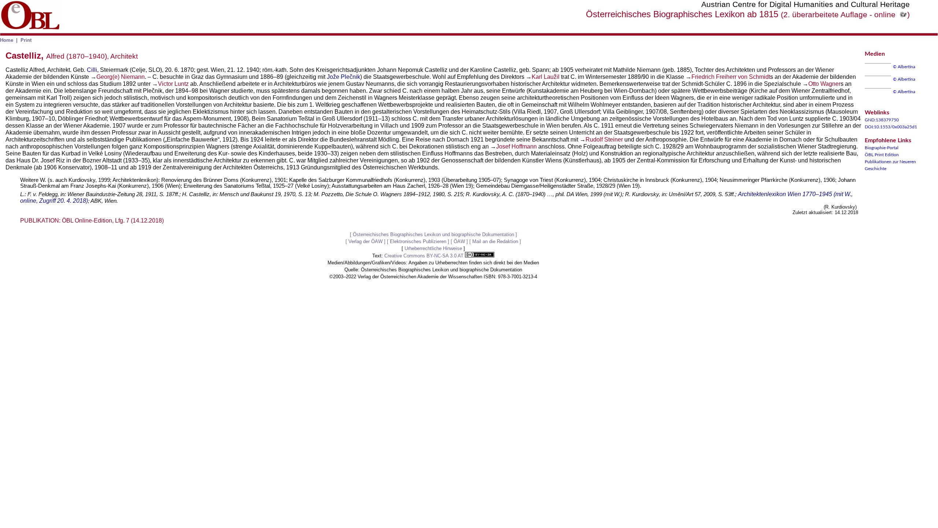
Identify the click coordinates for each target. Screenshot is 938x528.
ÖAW (459, 241)
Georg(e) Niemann (120, 77)
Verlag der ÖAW (365, 241)
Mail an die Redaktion (495, 241)
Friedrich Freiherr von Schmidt (730, 77)
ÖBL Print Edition (882, 155)
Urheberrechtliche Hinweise (433, 248)
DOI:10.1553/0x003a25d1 (891, 127)
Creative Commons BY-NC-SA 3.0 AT (424, 255)
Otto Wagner (824, 84)
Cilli (92, 70)
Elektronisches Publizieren (418, 241)
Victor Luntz (173, 84)
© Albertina (904, 67)
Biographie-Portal (881, 148)
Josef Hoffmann (516, 146)
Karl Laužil (546, 77)
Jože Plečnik (343, 77)
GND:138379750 (882, 120)
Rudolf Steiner (604, 139)
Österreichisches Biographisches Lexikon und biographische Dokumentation (433, 234)
